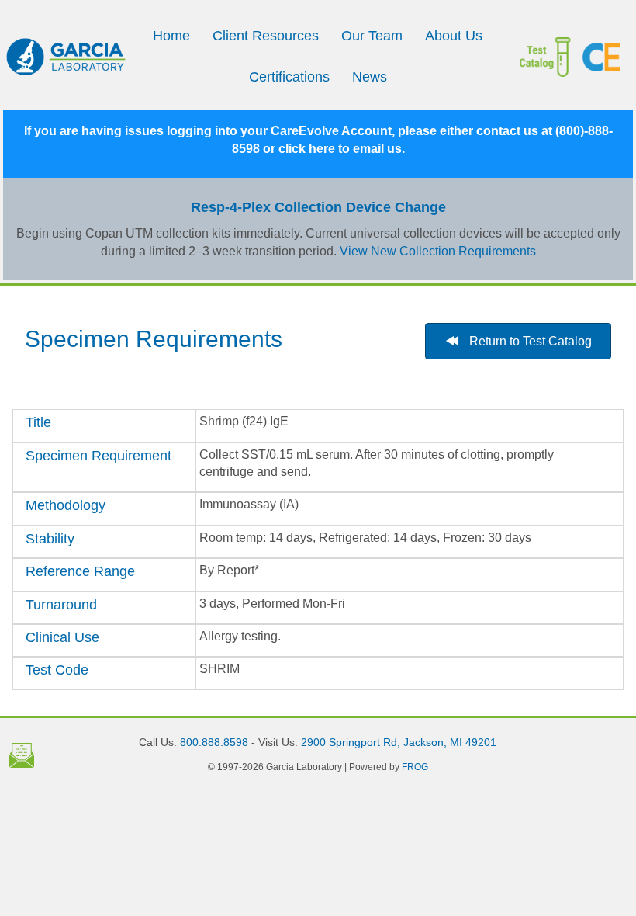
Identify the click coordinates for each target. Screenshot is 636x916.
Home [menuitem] (171, 35)
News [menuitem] (369, 77)
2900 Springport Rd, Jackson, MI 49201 (398, 742)
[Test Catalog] (551, 57)
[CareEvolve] (601, 57)
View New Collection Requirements (438, 251)
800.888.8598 (214, 742)
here (322, 148)
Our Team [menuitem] (372, 35)
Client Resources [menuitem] (266, 35)
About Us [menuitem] (453, 35)
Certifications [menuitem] (289, 77)
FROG (415, 767)
